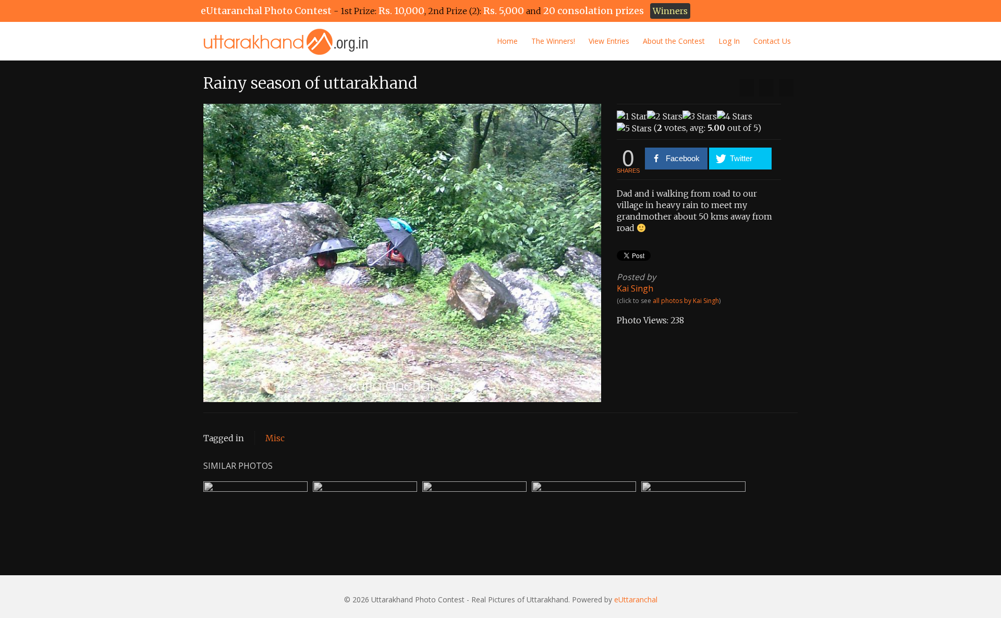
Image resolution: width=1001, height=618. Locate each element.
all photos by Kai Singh (686, 300)
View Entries (609, 41)
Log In (729, 41)
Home (507, 41)
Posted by (636, 277)
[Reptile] (746, 87)
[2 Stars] (664, 116)
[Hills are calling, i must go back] (786, 87)
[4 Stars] (734, 116)
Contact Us (772, 41)
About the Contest (674, 41)
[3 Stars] (699, 116)
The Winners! (553, 41)
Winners (670, 11)
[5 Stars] (634, 128)
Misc (275, 438)
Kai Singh (635, 288)
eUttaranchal (635, 599)
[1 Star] (632, 116)
